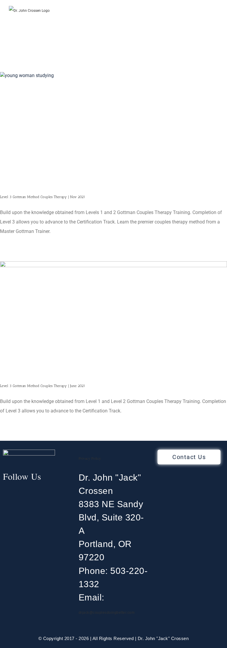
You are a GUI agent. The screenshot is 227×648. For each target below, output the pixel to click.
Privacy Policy (90, 458)
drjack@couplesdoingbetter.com (107, 613)
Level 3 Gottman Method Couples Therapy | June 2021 (42, 386)
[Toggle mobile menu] (215, 19)
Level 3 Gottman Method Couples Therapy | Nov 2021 (42, 197)
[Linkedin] (29, 494)
